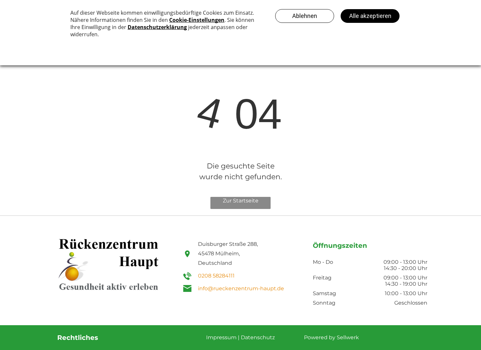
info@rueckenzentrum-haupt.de (241, 288)
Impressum (221, 337)
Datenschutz (258, 337)
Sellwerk (348, 337)
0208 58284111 (216, 276)
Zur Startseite (240, 201)
